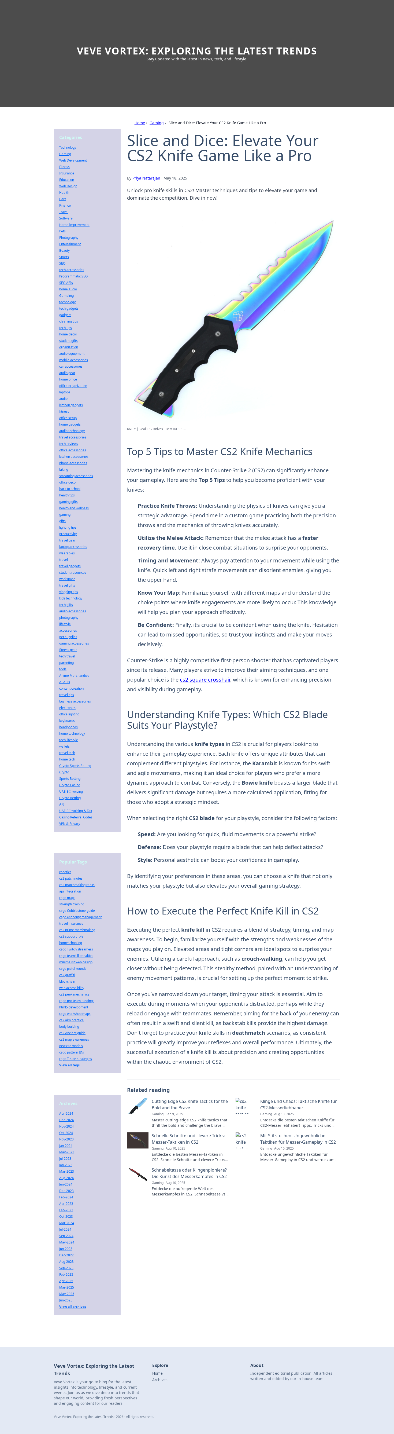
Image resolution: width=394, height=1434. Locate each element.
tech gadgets (69, 308)
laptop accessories (73, 546)
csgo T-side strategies (75, 1058)
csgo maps (67, 897)
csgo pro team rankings (76, 1000)
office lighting (69, 714)
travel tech (67, 753)
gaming (64, 514)
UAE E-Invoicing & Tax (75, 811)
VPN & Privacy (69, 823)
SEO (62, 263)
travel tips (66, 695)
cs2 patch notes (71, 878)
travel (63, 559)
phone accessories (73, 463)
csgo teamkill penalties (76, 955)
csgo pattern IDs (71, 1052)
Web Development (73, 160)
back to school (69, 488)
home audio (68, 289)
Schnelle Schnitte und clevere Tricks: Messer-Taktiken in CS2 (188, 1139)
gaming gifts (68, 501)
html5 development (73, 1007)
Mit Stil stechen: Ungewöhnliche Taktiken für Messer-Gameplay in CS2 (298, 1139)
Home (140, 122)
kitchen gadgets (71, 405)
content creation (71, 688)
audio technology (72, 431)
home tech (67, 759)
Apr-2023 (66, 1203)
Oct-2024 (66, 1133)
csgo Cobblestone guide (77, 910)
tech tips (65, 327)
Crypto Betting (70, 798)
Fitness (64, 166)
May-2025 (66, 1294)
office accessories (72, 450)
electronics (67, 707)
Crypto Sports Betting (75, 765)
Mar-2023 (66, 1171)
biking (63, 469)
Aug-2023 (66, 1261)
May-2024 (66, 1242)
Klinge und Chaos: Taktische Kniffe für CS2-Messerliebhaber (298, 1104)
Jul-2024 (65, 1229)
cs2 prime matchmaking (77, 930)
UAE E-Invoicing (71, 791)
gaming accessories (74, 643)
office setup (68, 418)
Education (66, 179)
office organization (73, 385)
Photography (68, 237)
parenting (66, 662)
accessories (68, 630)
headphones (68, 727)
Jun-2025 (65, 1300)
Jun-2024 (65, 1184)
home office (68, 379)
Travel (63, 212)
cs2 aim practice (71, 1020)
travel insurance (71, 923)
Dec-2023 (66, 1190)
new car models (71, 1046)
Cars (62, 199)
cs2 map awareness (74, 1039)
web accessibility (71, 988)
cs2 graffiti (67, 975)
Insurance (66, 173)
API (61, 804)
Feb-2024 (66, 1197)
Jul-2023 (65, 1158)
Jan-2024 (65, 1145)
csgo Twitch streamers (76, 949)
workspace (67, 579)
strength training (71, 904)
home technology (72, 733)
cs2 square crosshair (205, 679)
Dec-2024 (66, 1120)
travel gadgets (70, 566)
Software (66, 218)
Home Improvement (74, 224)
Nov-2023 (66, 1139)
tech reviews (68, 443)
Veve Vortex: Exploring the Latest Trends (197, 50)
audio (63, 398)
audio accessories (72, 611)
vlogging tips (68, 592)
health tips (67, 495)
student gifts (68, 340)
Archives (160, 1379)
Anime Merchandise (74, 675)
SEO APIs (66, 282)
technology (67, 302)
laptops (64, 392)
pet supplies (68, 637)
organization (68, 347)
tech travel (67, 656)
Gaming (157, 122)
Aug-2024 (66, 1178)
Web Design (68, 186)
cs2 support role (71, 936)
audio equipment (71, 353)
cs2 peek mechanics (74, 994)
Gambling (66, 295)
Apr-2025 (66, 1281)
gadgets (65, 315)
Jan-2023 (65, 1165)
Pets (62, 231)
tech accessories (71, 270)
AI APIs (64, 682)
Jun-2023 (65, 1248)
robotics (65, 872)
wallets (64, 746)
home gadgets (70, 424)
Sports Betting (69, 778)
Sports (64, 257)
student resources (72, 572)
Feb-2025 (66, 1274)
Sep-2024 (66, 1236)
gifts (62, 521)
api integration (70, 891)
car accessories (71, 366)
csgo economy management (80, 917)
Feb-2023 (66, 1210)
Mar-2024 (66, 1223)
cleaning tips (68, 321)
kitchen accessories (73, 456)
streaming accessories (76, 476)
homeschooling (70, 943)
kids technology (70, 598)
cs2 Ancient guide (72, 1033)
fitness (64, 411)
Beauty (64, 250)
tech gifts (66, 604)
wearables (67, 553)
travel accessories (72, 437)
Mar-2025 (66, 1287)
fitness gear (68, 650)
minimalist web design (75, 962)
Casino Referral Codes (75, 817)
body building (69, 1026)
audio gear (67, 373)
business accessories (75, 701)
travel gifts (67, 585)
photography (68, 617)
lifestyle (65, 624)
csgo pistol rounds (72, 968)
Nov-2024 (66, 1126)
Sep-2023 (66, 1268)
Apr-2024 (66, 1113)
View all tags (69, 1065)
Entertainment (70, 244)
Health (64, 192)
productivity (68, 534)
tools (62, 669)
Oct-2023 (66, 1216)
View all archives (72, 1306)
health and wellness (74, 508)
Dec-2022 (66, 1255)
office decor (68, 482)
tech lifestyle (68, 740)
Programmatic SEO (73, 276)
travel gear (67, 540)
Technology (67, 147)
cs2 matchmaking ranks (77, 885)
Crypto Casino (69, 785)
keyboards (67, 720)
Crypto (64, 772)
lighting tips (67, 527)
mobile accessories (73, 360)
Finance (65, 205)
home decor (68, 334)
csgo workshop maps (75, 1013)
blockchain (67, 981)
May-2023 (66, 1152)
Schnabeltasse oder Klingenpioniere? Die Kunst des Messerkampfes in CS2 (189, 1173)
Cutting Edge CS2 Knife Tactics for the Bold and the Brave (190, 1104)
